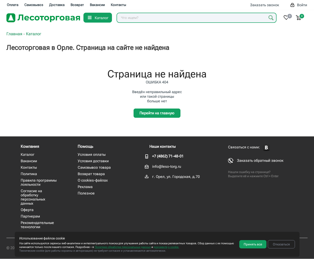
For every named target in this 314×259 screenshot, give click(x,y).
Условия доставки (93, 161)
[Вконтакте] (266, 148)
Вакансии (29, 161)
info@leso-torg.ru (166, 166)
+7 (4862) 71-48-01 (168, 156)
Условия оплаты (92, 154)
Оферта (27, 210)
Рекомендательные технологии (37, 225)
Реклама (85, 187)
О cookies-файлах (93, 180)
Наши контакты (162, 146)
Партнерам (30, 216)
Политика (29, 174)
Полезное (86, 193)
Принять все (253, 244)
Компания (30, 146)
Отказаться (281, 244)
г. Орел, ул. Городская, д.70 (176, 176)
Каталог (27, 154)
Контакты (29, 167)
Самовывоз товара (94, 167)
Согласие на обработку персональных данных (33, 197)
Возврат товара (91, 174)
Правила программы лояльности (39, 182)
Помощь (85, 146)
